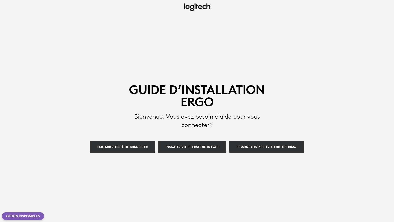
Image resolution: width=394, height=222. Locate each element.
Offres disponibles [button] (23, 216)
